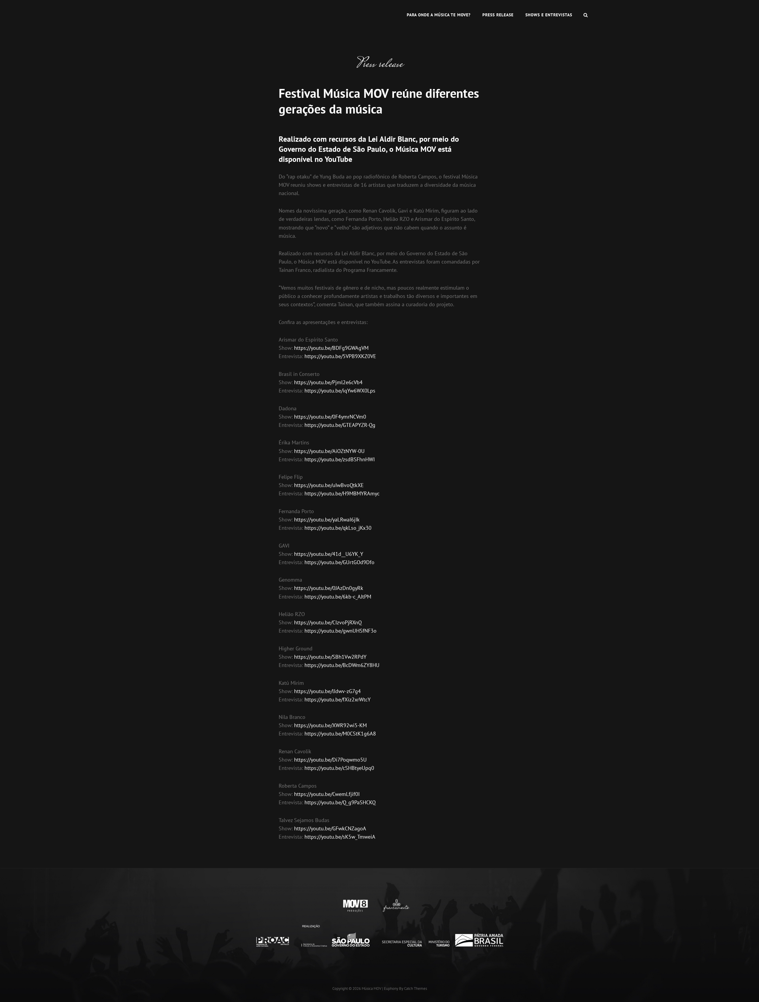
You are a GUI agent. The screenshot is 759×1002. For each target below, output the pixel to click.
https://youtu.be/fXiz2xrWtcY (337, 699)
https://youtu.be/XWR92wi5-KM (330, 725)
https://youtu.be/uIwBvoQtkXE (329, 485)
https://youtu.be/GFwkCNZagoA (330, 828)
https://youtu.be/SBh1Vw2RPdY (330, 656)
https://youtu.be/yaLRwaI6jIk (327, 519)
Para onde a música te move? (439, 14)
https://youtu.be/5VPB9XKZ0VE (340, 356)
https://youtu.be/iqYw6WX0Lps (339, 390)
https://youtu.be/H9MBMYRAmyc (342, 493)
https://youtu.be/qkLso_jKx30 (337, 527)
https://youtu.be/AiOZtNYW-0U (329, 451)
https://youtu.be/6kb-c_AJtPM (337, 596)
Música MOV (371, 988)
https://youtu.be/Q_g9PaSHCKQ (340, 802)
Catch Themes (415, 988)
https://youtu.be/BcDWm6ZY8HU (342, 665)
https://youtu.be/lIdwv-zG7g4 (327, 691)
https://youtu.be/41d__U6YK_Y (328, 554)
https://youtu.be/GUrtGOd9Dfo (339, 562)
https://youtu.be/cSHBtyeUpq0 (339, 768)
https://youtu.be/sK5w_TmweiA (339, 836)
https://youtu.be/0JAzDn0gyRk (328, 588)
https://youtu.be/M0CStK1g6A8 (340, 733)
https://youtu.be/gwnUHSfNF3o (340, 630)
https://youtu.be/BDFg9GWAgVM (331, 347)
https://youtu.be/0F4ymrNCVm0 (330, 416)
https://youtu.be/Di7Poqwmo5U (330, 759)
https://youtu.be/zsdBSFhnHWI (339, 459)
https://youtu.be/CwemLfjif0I (327, 794)
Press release (498, 14)
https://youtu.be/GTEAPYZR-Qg (339, 425)
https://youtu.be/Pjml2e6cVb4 (328, 382)
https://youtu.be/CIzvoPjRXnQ (328, 622)
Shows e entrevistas (548, 14)
